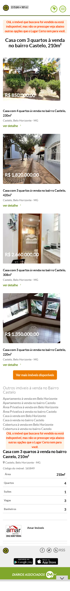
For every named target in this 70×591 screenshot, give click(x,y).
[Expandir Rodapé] (35, 575)
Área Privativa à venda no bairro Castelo (30, 411)
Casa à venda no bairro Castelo (23, 420)
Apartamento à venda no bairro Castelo (29, 403)
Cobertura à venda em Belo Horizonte (28, 424)
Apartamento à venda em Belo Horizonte (30, 398)
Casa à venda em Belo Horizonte (24, 416)
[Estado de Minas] (19, 7)
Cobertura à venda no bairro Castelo (27, 429)
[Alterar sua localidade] (54, 9)
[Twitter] (49, 551)
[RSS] (59, 551)
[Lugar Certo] (6, 550)
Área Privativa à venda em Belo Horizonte (30, 407)
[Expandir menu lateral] (62, 9)
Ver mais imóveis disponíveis (35, 375)
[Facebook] (42, 551)
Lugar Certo (6, 8)
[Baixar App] (23, 565)
